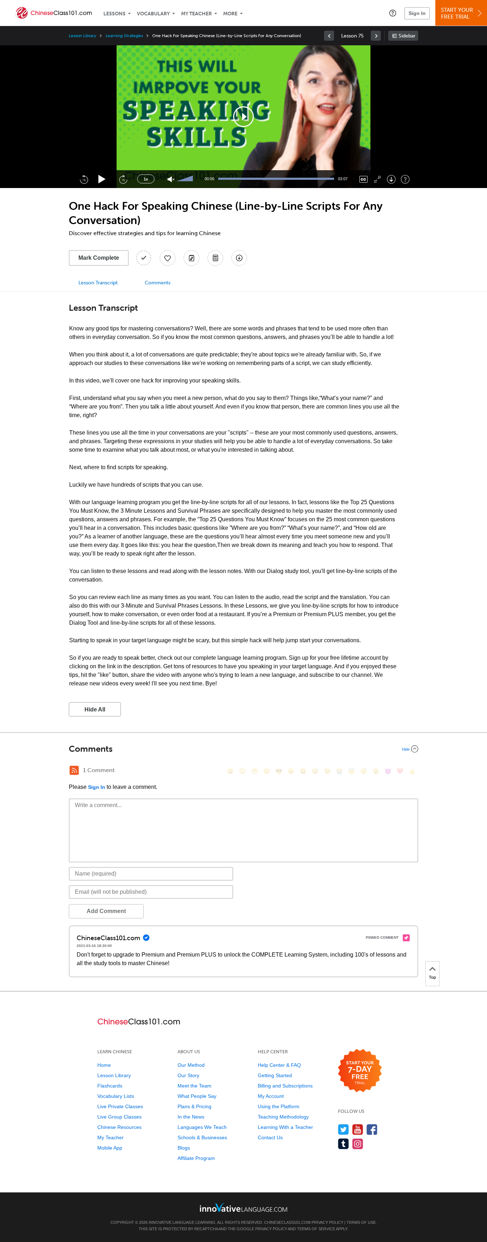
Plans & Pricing (194, 1106)
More (230, 14)
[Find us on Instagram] (357, 1143)
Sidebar (407, 36)
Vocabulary (153, 14)
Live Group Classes (119, 1117)
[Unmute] (170, 179)
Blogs (184, 1148)
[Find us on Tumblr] (343, 1143)
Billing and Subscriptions (285, 1086)
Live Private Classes (120, 1106)
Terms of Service (316, 1229)
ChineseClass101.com (287, 1222)
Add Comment (106, 911)
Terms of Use (361, 1222)
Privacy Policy (327, 1222)
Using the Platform (278, 1106)
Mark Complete (98, 258)
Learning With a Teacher (285, 1127)
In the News (191, 1117)
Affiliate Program (196, 1158)
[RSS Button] (74, 770)
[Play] (102, 179)
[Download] (391, 179)
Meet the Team (194, 1086)
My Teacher (196, 14)
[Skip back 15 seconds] (83, 179)
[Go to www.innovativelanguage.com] (243, 1207)
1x (146, 179)
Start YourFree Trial (457, 13)
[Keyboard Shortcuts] (405, 179)
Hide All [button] (94, 709)
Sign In (417, 13)
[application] (243, 116)
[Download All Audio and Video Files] (239, 258)
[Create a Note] (191, 258)
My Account (271, 1096)
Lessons (114, 14)
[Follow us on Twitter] (343, 1129)
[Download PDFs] (215, 258)
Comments (157, 283)
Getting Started (275, 1075)
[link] (329, 36)
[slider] (185, 179)
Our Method (191, 1065)
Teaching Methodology (283, 1117)
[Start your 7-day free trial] (360, 1071)
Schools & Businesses (202, 1137)
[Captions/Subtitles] (363, 179)
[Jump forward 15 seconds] (123, 179)
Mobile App (109, 1148)
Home (104, 1065)
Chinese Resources (119, 1127)
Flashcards (109, 1086)
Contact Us (270, 1137)
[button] (393, 13)
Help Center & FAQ (279, 1065)
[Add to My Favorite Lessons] (167, 258)
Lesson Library (82, 35)
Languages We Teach (202, 1127)
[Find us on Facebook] (372, 1129)
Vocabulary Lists (115, 1096)
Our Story (188, 1075)
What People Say (197, 1096)
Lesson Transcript (98, 283)
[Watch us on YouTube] (357, 1129)
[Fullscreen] (377, 179)
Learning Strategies (124, 35)
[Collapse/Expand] (243, 749)
